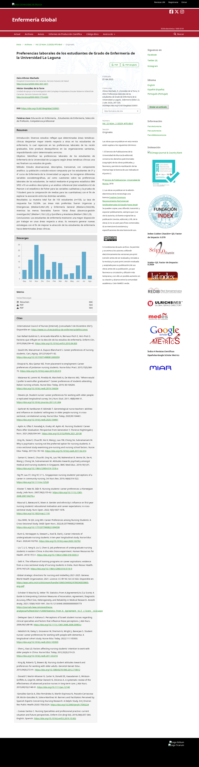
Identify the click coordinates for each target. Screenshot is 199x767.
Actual (17, 34)
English (151, 85)
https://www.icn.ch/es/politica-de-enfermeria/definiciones (59, 329)
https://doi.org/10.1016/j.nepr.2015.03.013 (40, 371)
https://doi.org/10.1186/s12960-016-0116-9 (51, 568)
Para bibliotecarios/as (157, 135)
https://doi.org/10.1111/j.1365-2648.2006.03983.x (57, 624)
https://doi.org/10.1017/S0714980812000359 (38, 357)
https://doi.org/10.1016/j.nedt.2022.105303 (37, 642)
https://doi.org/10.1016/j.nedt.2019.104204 (37, 388)
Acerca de (108, 34)
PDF (116, 65)
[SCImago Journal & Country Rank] (165, 152)
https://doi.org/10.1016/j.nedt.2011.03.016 (37, 656)
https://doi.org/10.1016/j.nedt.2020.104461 (37, 419)
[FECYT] (165, 190)
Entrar (184, 2)
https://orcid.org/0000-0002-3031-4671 (32, 84)
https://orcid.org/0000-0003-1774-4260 (32, 97)
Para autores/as (154, 130)
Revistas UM (159, 2)
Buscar (180, 34)
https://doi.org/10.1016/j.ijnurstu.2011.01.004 (39, 402)
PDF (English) (131, 65)
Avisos (41, 34)
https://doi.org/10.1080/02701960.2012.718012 (57, 669)
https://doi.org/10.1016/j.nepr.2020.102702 (60, 541)
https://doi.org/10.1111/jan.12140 (53, 687)
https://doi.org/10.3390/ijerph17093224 (70, 704)
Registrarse (173, 2)
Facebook (152, 54)
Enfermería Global (34, 19)
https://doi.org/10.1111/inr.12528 (33, 482)
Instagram (153, 66)
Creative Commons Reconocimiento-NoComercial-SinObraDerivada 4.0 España (115, 201)
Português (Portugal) (158, 93)
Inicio (18, 44)
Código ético (92, 34)
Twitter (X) (152, 60)
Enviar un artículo (158, 107)
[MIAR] (160, 370)
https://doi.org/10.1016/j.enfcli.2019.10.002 (55, 718)
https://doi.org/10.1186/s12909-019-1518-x (37, 468)
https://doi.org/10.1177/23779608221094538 (38, 527)
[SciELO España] (162, 257)
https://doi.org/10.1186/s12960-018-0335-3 (58, 554)
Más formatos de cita (113, 111)
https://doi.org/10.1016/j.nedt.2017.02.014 (65, 451)
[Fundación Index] (165, 228)
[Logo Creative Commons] (110, 238)
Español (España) (156, 89)
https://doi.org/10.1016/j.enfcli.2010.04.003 (56, 343)
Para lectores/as (154, 126)
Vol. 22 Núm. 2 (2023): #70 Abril (49, 44)
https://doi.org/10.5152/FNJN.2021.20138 (62, 433)
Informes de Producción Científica (65, 34)
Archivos (29, 34)
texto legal (132, 204)
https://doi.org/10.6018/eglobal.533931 (40, 108)
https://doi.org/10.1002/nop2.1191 (33, 513)
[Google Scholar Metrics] (165, 346)
